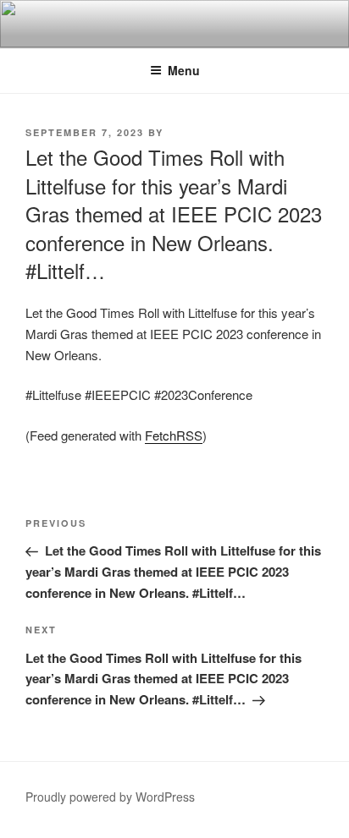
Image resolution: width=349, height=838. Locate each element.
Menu (184, 70)
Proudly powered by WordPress (110, 796)
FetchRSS (173, 435)
